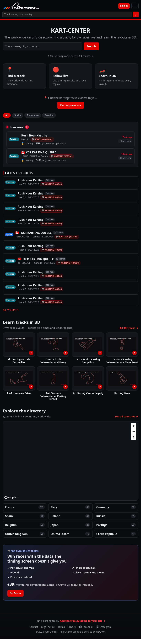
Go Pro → (15, 593)
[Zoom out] (133, 431)
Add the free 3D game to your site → (82, 620)
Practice (49, 115)
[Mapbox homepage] (11, 497)
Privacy (72, 626)
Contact (33, 626)
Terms (61, 626)
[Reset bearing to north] (133, 437)
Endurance (33, 115)
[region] (70, 461)
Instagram (106, 626)
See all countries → (126, 416)
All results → (11, 310)
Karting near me (70, 105)
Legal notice (48, 626)
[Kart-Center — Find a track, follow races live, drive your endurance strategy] (21, 6)
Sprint (17, 115)
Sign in (124, 5)
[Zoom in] (133, 426)
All (6, 115)
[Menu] (135, 6)
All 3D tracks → (129, 328)
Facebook (88, 626)
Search (91, 46)
